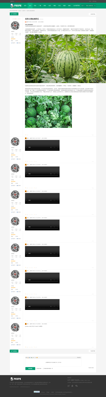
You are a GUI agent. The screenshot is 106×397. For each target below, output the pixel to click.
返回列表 (93, 14)
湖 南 (20, 10)
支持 (32, 161)
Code (35, 357)
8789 (16, 33)
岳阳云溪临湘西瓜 (31, 10)
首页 (25, 5)
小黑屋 (52, 392)
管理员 (12, 37)
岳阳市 (23, 10)
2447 (12, 33)
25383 (16, 40)
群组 (45, 5)
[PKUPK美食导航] (16, 5)
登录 (90, 1)
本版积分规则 (91, 367)
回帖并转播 (39, 368)
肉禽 (69, 5)
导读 (35, 5)
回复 (27, 135)
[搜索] (95, 5)
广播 (40, 5)
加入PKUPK (18, 1)
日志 (59, 5)
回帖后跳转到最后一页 (48, 368)
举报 (93, 135)
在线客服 (72, 386)
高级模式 (79, 357)
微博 (68, 386)
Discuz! (15, 386)
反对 (36, 161)
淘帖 (54, 5)
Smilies (37, 357)
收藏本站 (12, 1)
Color (28, 357)
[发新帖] (14, 13)
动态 (50, 5)
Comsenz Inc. (27, 386)
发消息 (19, 42)
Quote (33, 357)
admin (12, 31)
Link (31, 357)
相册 (64, 5)
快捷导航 (77, 5)
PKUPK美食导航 (13, 10)
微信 (76, 386)
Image (30, 357)
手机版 (47, 392)
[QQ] (37, 392)
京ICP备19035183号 (67, 392)
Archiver (43, 392)
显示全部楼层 (41, 21)
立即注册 (94, 1)
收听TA (14, 42)
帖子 (83, 5)
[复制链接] (41, 19)
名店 (30, 5)
